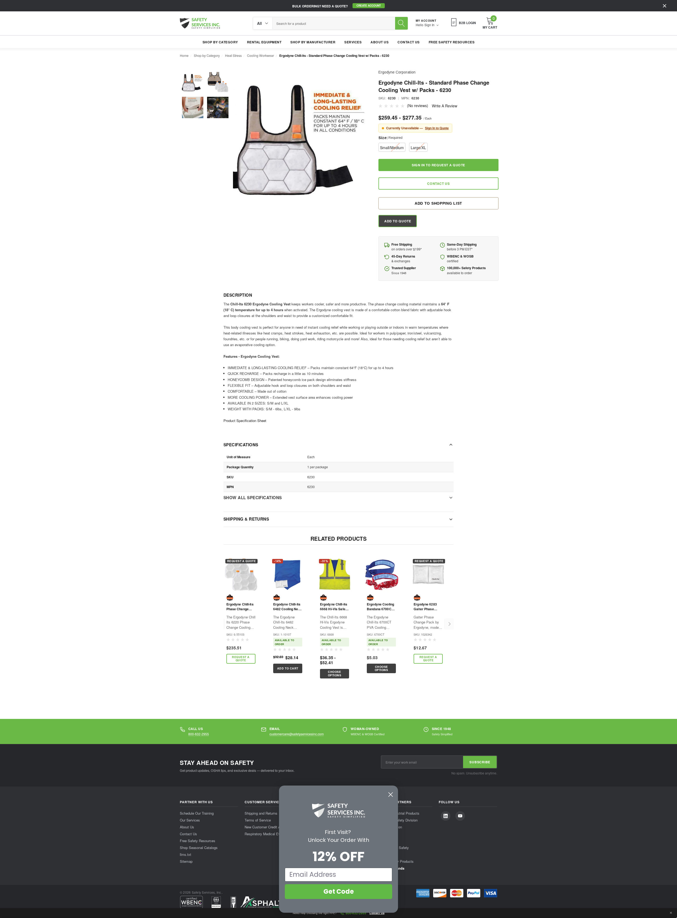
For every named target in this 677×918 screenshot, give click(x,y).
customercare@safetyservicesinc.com (296, 734)
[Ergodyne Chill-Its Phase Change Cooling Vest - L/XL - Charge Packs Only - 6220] (240, 574)
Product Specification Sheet (244, 420)
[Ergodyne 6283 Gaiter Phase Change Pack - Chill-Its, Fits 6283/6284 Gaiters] (428, 574)
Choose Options (334, 673)
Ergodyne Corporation (396, 72)
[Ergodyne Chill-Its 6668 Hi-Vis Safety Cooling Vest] (334, 574)
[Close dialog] (391, 795)
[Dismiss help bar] (671, 913)
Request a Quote (241, 658)
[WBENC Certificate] (191, 902)
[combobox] (334, 23)
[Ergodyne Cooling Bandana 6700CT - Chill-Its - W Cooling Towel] (381, 574)
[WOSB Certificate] (216, 902)
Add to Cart (287, 668)
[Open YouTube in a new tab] (460, 816)
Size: (390, 138)
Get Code (338, 891)
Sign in (429, 24)
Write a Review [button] (444, 105)
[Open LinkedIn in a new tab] (445, 816)
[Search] (401, 23)
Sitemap (186, 861)
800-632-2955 (198, 734)
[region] (334, 624)
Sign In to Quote (437, 128)
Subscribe (479, 762)
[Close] (664, 6)
